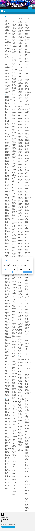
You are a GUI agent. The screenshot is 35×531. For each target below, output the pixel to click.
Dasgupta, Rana (7, 409)
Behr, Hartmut (7, 148)
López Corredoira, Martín (21, 91)
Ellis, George (13, 33)
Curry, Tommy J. (7, 391)
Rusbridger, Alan (27, 98)
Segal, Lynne (26, 163)
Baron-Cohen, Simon (8, 129)
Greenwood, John (14, 205)
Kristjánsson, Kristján (14, 483)
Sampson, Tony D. (27, 116)
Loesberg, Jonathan (20, 88)
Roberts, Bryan (26, 64)
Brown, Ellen (7, 240)
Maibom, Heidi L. (20, 124)
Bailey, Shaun (7, 109)
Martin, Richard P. (20, 157)
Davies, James (7, 411)
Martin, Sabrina (20, 158)
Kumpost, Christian (14, 487)
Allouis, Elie (6, 56)
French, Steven (14, 108)
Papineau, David (20, 366)
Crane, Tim (6, 374)
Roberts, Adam (26, 63)
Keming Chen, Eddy (14, 436)
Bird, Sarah (6, 182)
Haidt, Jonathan (14, 226)
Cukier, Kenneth (7, 386)
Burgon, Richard (7, 256)
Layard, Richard (20, 45)
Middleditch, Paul (20, 210)
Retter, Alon (26, 45)
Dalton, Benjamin (7, 403)
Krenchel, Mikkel (14, 479)
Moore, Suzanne (20, 244)
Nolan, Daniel (20, 310)
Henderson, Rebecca (14, 286)
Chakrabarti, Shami (7, 303)
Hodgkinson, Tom (14, 311)
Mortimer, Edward (20, 256)
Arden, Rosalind (7, 75)
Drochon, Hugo (7, 478)
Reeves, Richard (27, 39)
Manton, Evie (19, 136)
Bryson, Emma (7, 250)
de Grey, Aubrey (7, 420)
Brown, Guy (6, 241)
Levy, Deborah (20, 67)
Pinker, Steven (20, 412)
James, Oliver (13, 370)
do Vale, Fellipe (7, 461)
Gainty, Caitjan (13, 125)
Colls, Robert (7, 354)
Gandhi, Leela (13, 129)
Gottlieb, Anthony (14, 189)
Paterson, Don (20, 378)
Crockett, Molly (7, 379)
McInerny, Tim (20, 180)
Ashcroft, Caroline (7, 85)
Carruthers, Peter (7, 291)
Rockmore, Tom (26, 72)
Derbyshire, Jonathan (8, 439)
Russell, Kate (26, 100)
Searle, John (26, 161)
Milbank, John (20, 213)
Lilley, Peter (19, 75)
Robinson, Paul (26, 71)
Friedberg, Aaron (14, 111)
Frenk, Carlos (13, 109)
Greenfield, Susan (14, 203)
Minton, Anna (19, 221)
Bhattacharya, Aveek (7, 172)
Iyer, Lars (13, 357)
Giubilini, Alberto (14, 165)
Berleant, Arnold (7, 164)
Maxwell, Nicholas (20, 166)
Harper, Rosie (13, 252)
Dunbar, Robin (7, 486)
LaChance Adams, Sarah (21, 17)
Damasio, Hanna (7, 405)
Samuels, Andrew (27, 119)
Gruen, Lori (13, 212)
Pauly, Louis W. (20, 380)
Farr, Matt (13, 65)
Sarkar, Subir (26, 129)
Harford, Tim (13, 249)
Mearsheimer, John (20, 198)
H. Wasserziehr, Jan (14, 222)
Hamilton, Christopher (14, 235)
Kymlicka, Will (13, 494)
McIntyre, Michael (20, 183)
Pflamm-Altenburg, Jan (21, 399)
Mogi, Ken (19, 230)
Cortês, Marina (7, 368)
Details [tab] (17, 260)
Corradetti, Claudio (7, 366)
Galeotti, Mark (13, 126)
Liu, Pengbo (19, 82)
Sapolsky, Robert (27, 125)
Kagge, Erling (13, 406)
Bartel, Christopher (7, 131)
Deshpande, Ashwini (7, 442)
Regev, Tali (26, 40)
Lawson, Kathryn (20, 43)
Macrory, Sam (20, 116)
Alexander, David (7, 48)
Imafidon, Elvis (13, 346)
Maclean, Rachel (20, 115)
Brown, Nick (6, 242)
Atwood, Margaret (7, 91)
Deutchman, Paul (7, 443)
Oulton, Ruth (19, 351)
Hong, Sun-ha (13, 317)
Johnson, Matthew (14, 386)
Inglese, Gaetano (14, 349)
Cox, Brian (6, 371)
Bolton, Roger (7, 204)
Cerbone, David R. (7, 301)
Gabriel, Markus (14, 124)
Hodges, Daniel (14, 310)
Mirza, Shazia (20, 225)
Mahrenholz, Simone (20, 123)
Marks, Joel (19, 148)
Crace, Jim (6, 372)
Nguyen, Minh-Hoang (20, 302)
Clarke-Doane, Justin (8, 337)
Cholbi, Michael (7, 324)
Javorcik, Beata (14, 375)
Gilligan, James (14, 163)
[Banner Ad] (17, 3)
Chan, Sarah (7, 308)
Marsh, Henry (19, 154)
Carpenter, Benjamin (7, 288)
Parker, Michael (20, 370)
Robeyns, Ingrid (26, 67)
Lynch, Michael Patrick (21, 100)
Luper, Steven (20, 97)
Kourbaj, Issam (13, 477)
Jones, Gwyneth (14, 392)
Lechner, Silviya (20, 49)
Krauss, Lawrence (14, 478)
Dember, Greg (7, 434)
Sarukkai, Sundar (27, 131)
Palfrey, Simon (20, 360)
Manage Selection (17, 272)
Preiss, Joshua (20, 432)
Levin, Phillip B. (20, 63)
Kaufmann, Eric (14, 427)
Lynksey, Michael (20, 101)
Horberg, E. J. (13, 320)
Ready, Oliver (26, 33)
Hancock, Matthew (14, 238)
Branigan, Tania (7, 224)
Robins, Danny (26, 68)
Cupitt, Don (6, 388)
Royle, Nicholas (26, 95)
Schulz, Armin (26, 149)
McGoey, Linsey (20, 178)
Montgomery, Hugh (20, 236)
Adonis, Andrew (7, 36)
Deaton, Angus (7, 426)
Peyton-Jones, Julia (20, 398)
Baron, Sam (6, 128)
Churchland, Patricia (7, 331)
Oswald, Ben (19, 350)
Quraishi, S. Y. (20, 449)
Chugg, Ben (6, 330)
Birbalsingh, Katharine (8, 180)
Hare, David (13, 248)
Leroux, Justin (20, 60)
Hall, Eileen (13, 231)
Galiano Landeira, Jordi (15, 127)
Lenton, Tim (19, 58)
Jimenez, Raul (13, 379)
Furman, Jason (13, 118)
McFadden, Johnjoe (20, 177)
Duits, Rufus (6, 484)
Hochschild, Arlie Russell (15, 309)
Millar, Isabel (19, 216)
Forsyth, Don (13, 94)
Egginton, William (14, 28)
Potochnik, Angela (20, 426)
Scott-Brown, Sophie (27, 158)
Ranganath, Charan (27, 27)
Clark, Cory (6, 334)
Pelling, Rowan (20, 386)
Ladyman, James (20, 19)
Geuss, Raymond (14, 151)
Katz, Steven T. (13, 424)
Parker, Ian (19, 368)
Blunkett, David (7, 195)
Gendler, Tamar (14, 144)
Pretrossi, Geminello (20, 435)
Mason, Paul (19, 160)
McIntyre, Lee (19, 182)
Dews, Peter (6, 446)
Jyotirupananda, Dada (14, 401)
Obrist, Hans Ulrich (20, 333)
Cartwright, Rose (7, 294)
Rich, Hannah (26, 49)
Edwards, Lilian (14, 24)
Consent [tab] (7, 260)
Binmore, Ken (7, 179)
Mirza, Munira (19, 224)
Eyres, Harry (13, 54)
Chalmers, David (7, 305)
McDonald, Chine (20, 175)
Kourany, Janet (13, 476)
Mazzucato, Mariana (20, 170)
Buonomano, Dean (7, 253)
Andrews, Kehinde (7, 67)
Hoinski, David (13, 313)
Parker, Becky (20, 367)
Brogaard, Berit (7, 233)
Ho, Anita (13, 304)
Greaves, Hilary (14, 197)
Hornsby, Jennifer (14, 323)
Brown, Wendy (7, 243)
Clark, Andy (6, 333)
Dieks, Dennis (7, 452)
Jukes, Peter (13, 397)
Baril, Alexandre (7, 122)
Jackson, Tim (13, 361)
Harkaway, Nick (14, 251)
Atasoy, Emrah (7, 88)
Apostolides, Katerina (8, 69)
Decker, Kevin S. (7, 428)
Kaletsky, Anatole (14, 411)
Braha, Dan (6, 222)
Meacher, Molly (20, 197)
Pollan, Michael (20, 419)
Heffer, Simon (13, 280)
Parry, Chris (19, 374)
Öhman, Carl (19, 338)
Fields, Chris (13, 75)
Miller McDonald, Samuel (21, 219)
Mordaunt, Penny (20, 246)
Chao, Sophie (7, 312)
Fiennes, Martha (14, 76)
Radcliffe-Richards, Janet (28, 19)
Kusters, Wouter (14, 489)
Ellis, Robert (13, 36)
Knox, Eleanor (13, 467)
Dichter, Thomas (7, 449)
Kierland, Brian (13, 448)
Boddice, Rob (7, 197)
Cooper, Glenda (7, 360)
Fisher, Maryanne (14, 81)
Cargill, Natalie (7, 284)
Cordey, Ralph (7, 365)
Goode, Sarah (13, 183)
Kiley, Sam (13, 449)
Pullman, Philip (20, 444)
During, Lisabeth (7, 489)
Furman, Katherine (14, 119)
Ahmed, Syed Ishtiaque (8, 42)
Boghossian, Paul (7, 201)
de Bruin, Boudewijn (7, 418)
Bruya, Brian (6, 246)
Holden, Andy (13, 314)
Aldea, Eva (6, 47)
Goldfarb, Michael (14, 175)
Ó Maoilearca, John (20, 323)
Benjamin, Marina (7, 155)
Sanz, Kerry (26, 124)
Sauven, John (26, 136)
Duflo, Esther (7, 483)
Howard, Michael (14, 327)
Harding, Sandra (14, 246)
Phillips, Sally (20, 404)
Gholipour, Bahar (14, 153)
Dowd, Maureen (7, 472)
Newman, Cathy (20, 299)
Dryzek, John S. (7, 479)
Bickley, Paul (7, 175)
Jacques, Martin (14, 365)
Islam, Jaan (13, 353)
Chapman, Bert (7, 313)
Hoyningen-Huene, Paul (15, 329)
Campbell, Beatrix (7, 279)
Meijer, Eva (19, 200)
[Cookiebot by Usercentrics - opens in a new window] (29, 258)
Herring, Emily (13, 290)
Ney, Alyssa (19, 301)
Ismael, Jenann (14, 354)
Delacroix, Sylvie (7, 429)
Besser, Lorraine (7, 169)
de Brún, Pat (6, 419)
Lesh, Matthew (20, 61)
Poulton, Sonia (20, 428)
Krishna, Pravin (14, 482)
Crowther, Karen (7, 383)
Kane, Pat (13, 416)
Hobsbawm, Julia (14, 307)
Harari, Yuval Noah (14, 245)
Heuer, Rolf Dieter (14, 292)
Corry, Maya (6, 367)
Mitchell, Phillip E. (20, 228)
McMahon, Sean (20, 189)
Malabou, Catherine (20, 126)
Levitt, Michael (20, 66)
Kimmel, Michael (14, 451)
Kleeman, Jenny (14, 464)
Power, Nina (19, 430)
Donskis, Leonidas (7, 466)
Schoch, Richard (27, 145)
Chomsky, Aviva (7, 325)
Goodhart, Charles (14, 184)
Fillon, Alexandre (14, 78)
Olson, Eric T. (19, 342)
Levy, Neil (19, 68)
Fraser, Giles (13, 102)
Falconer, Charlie (14, 60)
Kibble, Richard (14, 446)
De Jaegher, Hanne (7, 421)
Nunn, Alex (19, 316)
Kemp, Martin (13, 437)
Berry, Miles (6, 167)
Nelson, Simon (20, 297)
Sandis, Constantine (27, 122)
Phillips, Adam (20, 401)
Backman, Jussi (7, 100)
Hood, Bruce (13, 318)
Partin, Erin (19, 375)
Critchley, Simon (7, 377)
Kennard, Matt (13, 439)
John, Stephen (13, 382)
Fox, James (13, 96)
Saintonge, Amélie (27, 111)
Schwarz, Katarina (27, 152)
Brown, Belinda (7, 239)
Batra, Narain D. (7, 139)
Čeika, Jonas (7, 300)
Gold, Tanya (13, 174)
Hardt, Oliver (13, 247)
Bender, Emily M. (7, 151)
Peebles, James (20, 384)
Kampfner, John (14, 415)
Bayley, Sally (7, 142)
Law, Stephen (20, 39)
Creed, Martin (7, 375)
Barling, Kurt (6, 125)
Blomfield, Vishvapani (8, 192)
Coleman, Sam (7, 349)
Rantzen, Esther (27, 28)
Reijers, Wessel (26, 42)
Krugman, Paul (13, 485)
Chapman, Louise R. (7, 315)
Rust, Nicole (26, 101)
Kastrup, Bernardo (14, 421)
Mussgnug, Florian (20, 276)
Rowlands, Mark (27, 94)
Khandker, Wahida (14, 445)
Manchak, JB (19, 130)
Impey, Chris (13, 347)
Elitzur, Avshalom (14, 30)
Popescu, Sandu (20, 423)
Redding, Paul (26, 34)
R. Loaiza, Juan (26, 17)
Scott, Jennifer (26, 155)
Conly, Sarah (7, 357)
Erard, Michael (13, 43)
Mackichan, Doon (20, 114)
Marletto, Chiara (20, 149)
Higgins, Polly (13, 296)
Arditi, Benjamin (7, 76)
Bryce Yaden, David (7, 248)
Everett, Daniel (13, 52)
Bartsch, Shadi (7, 132)
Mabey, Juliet (19, 105)
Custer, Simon (7, 395)
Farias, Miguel (13, 63)
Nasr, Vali (19, 288)
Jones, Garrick (13, 391)
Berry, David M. (7, 166)
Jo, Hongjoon (13, 380)
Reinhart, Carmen (27, 43)
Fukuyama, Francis (14, 114)
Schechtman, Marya (27, 139)
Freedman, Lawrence (14, 105)
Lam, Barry (19, 21)
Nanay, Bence (20, 285)
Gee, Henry (13, 141)
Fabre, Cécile (13, 57)
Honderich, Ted (14, 316)
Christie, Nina (7, 327)
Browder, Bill (7, 238)
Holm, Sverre (13, 315)
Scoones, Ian (26, 154)
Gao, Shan (13, 131)
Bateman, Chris (7, 137)
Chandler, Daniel (7, 310)
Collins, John (7, 352)
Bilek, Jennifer (7, 176)
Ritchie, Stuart (26, 60)
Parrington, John (20, 372)
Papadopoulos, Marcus (21, 364)
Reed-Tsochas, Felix (27, 37)
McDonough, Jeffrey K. (21, 176)
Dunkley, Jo (6, 487)
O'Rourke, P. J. (20, 330)
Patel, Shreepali (20, 377)
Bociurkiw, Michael (7, 196)
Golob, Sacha (13, 178)
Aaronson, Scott (7, 21)
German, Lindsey (14, 148)
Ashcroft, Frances (7, 86)
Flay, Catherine (14, 84)
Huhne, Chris (13, 333)
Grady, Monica (13, 192)
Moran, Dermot (20, 245)
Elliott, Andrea (13, 31)
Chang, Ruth (7, 311)
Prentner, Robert (20, 433)
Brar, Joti (6, 225)
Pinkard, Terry (20, 411)
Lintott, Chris (19, 77)
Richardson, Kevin (27, 51)
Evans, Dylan (13, 49)
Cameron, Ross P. (7, 276)
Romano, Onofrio (27, 79)
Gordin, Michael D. (14, 187)
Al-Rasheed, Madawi (8, 45)
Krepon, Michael (14, 480)
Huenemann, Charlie (14, 332)
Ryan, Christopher (27, 104)
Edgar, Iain (13, 22)
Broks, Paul (6, 234)
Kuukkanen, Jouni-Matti (15, 490)
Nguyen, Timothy (20, 303)
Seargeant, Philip (27, 160)
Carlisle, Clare (7, 285)
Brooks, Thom (7, 236)
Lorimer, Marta (20, 92)
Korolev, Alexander (14, 473)
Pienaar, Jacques (20, 407)
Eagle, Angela (13, 18)
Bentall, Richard (7, 161)
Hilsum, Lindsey (14, 298)
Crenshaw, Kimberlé (7, 376)
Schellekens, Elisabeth (27, 140)
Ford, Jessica (13, 91)
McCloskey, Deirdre (20, 172)
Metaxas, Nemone (20, 206)
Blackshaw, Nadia (7, 185)
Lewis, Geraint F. (20, 69)
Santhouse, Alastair (27, 123)
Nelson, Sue (19, 298)
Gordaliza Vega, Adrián (14, 186)
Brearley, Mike (7, 227)
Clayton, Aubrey (7, 339)
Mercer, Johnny (20, 204)
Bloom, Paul (6, 194)
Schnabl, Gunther (27, 142)
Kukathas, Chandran (14, 486)
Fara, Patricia (13, 62)
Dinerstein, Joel (7, 458)
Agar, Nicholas (7, 38)
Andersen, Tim (7, 64)
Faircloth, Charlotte (14, 59)
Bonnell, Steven (7, 206)
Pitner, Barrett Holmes (21, 416)
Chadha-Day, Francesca (8, 302)
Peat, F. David (20, 383)
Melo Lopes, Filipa (20, 201)
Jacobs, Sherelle (14, 363)
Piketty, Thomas (20, 410)
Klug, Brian (13, 466)
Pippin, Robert (20, 414)
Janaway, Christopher (14, 372)
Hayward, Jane (13, 277)
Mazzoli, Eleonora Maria (21, 169)
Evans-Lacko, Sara (14, 51)
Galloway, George (14, 128)
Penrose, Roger (20, 390)
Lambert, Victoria (20, 24)
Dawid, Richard (7, 414)
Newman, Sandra (20, 300)
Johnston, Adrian (14, 388)
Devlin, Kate (6, 445)
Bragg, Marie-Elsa (7, 221)
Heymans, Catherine (14, 293)
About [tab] (28, 260)
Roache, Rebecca (27, 61)
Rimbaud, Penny (27, 57)
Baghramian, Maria (7, 106)
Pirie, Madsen (20, 415)
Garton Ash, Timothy (14, 136)
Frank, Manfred (13, 100)
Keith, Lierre (13, 434)
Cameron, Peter (7, 275)
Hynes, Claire (13, 338)
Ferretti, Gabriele (14, 73)
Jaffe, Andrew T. (14, 366)
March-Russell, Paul (20, 140)
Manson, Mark (20, 134)
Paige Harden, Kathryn (21, 359)
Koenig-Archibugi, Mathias (15, 469)
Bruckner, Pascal (7, 244)
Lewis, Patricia (20, 71)
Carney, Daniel (7, 287)
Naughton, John (20, 290)
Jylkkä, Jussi (13, 400)
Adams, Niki (6, 29)
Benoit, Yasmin (7, 160)
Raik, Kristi (26, 22)
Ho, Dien (13, 305)
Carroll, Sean (7, 290)
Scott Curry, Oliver (27, 157)
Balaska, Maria (7, 114)
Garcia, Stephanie (14, 132)
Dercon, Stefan (7, 440)
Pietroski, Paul (20, 408)
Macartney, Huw (20, 106)
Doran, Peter (7, 467)
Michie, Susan (20, 209)
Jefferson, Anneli (14, 376)
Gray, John (13, 194)
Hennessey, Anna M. (14, 287)
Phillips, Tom (19, 405)
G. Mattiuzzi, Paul (14, 122)
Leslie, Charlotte (20, 62)
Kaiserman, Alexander (14, 409)
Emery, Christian (14, 39)
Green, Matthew (14, 200)
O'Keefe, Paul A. (20, 326)
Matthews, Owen (20, 164)
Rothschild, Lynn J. (27, 88)
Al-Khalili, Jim (7, 44)
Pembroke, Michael (20, 387)
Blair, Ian (6, 186)
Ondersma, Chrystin (20, 344)
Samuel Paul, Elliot (27, 118)
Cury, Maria (6, 394)
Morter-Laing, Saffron (20, 255)
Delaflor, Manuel (7, 430)
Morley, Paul (19, 252)
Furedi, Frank (13, 117)
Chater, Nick (6, 317)
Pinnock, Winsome (20, 413)
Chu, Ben (6, 328)
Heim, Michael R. (14, 284)
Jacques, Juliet (13, 364)
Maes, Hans (19, 117)
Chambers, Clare (7, 306)
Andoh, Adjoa (7, 66)
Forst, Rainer (13, 93)
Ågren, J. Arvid (7, 39)
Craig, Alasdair (7, 373)
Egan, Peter (13, 27)
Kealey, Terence (14, 429)
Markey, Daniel (20, 145)
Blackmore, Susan (7, 184)
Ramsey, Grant (26, 25)
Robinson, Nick (26, 70)
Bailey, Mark (6, 108)
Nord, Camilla (20, 311)
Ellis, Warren (13, 37)
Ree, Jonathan (26, 36)
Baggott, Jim (6, 105)
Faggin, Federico (14, 58)
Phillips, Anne (20, 402)
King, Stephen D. (14, 455)
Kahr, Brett (13, 408)
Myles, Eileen (19, 277)
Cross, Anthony (7, 382)
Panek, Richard (20, 363)
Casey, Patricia (7, 296)
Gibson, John (13, 157)
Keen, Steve (13, 432)
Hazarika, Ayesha (14, 278)
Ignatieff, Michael (14, 344)
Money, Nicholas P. (20, 234)
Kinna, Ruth (13, 457)
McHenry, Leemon (20, 179)
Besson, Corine (7, 170)
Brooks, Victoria (7, 237)
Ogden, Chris (19, 336)
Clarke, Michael (7, 336)
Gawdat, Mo (13, 139)
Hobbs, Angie (13, 306)
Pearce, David (20, 381)
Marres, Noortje (20, 152)
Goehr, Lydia (13, 172)
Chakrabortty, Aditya (7, 304)
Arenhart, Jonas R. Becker (8, 77)
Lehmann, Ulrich (20, 54)
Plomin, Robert (20, 418)
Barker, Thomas (7, 124)
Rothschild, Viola (27, 89)
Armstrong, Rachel (7, 80)
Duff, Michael (7, 482)
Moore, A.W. (19, 237)
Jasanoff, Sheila (14, 374)
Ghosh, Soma (13, 154)
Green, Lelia (13, 199)
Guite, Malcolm (13, 215)
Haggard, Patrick (14, 225)
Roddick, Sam (26, 73)
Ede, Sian (13, 21)
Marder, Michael (20, 142)
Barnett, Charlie (7, 127)
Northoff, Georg (20, 313)
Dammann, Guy (7, 406)
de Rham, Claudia (7, 423)
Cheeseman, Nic (7, 319)
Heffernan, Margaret (14, 281)
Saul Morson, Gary (27, 134)
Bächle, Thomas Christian (8, 99)
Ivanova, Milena (14, 355)
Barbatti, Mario (7, 118)
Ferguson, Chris (14, 70)
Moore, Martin (20, 243)
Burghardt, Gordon (7, 254)
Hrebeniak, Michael (14, 330)
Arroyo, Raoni (7, 82)
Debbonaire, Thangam (8, 427)
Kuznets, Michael (14, 491)
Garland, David (13, 135)
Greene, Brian (13, 202)
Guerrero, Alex (13, 214)
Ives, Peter (13, 356)
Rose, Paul (26, 82)
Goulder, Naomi (14, 191)
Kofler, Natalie (13, 470)
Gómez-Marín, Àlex (14, 179)
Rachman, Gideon (27, 18)
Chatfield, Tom (7, 318)
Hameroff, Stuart (14, 234)
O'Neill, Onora (20, 329)
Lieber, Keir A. (20, 72)
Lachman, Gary (20, 18)
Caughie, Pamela (7, 299)
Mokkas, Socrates (20, 231)
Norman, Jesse (20, 312)
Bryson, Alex (6, 249)
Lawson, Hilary (20, 42)
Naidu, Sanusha (20, 281)
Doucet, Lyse (7, 469)
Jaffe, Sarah (13, 367)
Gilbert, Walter (13, 160)
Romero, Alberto (27, 80)
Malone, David (20, 129)
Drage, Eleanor (7, 475)
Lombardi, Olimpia (20, 89)
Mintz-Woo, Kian (20, 222)
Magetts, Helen (20, 118)
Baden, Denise (7, 102)
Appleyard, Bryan (7, 72)
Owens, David (20, 353)
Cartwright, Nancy (7, 293)
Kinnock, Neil (13, 458)
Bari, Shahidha (7, 121)
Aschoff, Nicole (7, 84)
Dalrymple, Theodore (8, 402)
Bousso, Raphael (7, 213)
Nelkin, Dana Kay (20, 295)
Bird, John (6, 181)
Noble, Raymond (20, 309)
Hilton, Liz (13, 300)
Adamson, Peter (7, 30)
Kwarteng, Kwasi (14, 492)
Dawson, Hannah (7, 416)
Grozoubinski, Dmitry (14, 211)
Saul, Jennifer (26, 133)
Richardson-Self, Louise (27, 52)
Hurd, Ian (13, 335)
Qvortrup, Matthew (20, 450)
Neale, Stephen (20, 291)
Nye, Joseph (19, 319)
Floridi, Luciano (14, 87)
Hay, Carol (13, 275)
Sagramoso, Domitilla (27, 108)
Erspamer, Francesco (14, 46)
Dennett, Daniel (7, 436)
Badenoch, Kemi (7, 103)
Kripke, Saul (13, 481)
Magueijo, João (20, 121)
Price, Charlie (20, 436)
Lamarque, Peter (20, 22)
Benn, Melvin (7, 157)
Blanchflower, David (7, 189)
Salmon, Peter (26, 114)
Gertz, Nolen (13, 150)
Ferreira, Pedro (13, 72)
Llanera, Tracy (20, 85)
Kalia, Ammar (13, 412)
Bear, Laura (6, 145)
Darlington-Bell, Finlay (8, 408)
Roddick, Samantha (27, 74)
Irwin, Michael (13, 352)
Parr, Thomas (19, 371)
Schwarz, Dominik (27, 151)
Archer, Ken (6, 74)
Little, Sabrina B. (20, 80)
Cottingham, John (7, 369)
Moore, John (19, 242)
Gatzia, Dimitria (14, 138)
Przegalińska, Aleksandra (21, 442)
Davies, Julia (7, 412)
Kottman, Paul (13, 475)
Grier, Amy (13, 208)
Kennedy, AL (13, 440)
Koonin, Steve (13, 472)
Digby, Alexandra (7, 455)
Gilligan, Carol (13, 162)
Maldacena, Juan (20, 127)
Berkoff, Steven (7, 163)
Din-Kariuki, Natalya (7, 457)
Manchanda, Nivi (20, 131)
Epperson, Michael (14, 42)
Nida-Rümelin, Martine (21, 304)
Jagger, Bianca (13, 368)
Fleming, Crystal (14, 85)
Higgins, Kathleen (14, 295)
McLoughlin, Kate (20, 187)
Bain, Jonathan (7, 111)
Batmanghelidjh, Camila (8, 138)
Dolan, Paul (6, 463)
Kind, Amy (13, 452)
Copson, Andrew (7, 362)
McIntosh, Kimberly (20, 181)
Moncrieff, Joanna (20, 233)
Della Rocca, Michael (8, 432)
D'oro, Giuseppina (7, 400)
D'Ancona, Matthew (7, 399)
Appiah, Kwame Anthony (8, 71)
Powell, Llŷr (19, 429)
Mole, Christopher (20, 232)
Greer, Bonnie (13, 206)
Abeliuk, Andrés (7, 24)
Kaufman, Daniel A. (14, 426)
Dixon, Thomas (7, 460)
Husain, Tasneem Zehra (15, 336)
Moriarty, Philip (20, 250)
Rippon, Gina (26, 59)
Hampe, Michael (14, 237)
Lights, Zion (19, 73)
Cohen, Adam (7, 345)
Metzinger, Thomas (20, 207)
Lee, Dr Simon (20, 51)
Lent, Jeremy (19, 57)
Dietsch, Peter (7, 454)
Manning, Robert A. (20, 133)
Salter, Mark (26, 115)
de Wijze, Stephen (7, 425)
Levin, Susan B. (20, 64)
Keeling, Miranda (14, 431)
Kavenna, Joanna (14, 428)
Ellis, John (13, 34)
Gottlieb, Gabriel (14, 190)
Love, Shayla (19, 94)
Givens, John (13, 166)
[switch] (14, 269)
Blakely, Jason (7, 187)
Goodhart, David (14, 185)
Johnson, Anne (13, 383)
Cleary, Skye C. (7, 340)
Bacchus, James (7, 97)
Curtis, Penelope (7, 392)
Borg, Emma (6, 209)
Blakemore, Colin (7, 188)
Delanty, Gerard (7, 431)
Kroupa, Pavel (13, 484)
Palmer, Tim (19, 361)
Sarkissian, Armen (27, 130)
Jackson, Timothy (14, 362)
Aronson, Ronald (7, 81)
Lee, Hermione (20, 52)
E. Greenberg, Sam (14, 17)
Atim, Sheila (6, 89)
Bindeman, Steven (7, 178)
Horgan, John (13, 321)
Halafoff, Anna (13, 229)
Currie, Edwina (7, 389)
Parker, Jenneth (20, 369)
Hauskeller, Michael (14, 274)
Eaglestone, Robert (14, 19)
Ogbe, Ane (19, 335)
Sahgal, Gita (26, 109)
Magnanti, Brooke (20, 119)
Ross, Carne (26, 86)
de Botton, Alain (7, 417)
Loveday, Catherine (20, 95)
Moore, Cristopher (20, 240)
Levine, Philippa (20, 65)
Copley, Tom (6, 361)
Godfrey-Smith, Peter (14, 171)
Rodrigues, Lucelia (27, 75)
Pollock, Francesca (20, 420)
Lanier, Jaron (19, 33)
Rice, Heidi (26, 48)
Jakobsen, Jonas (14, 369)
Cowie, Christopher (7, 370)
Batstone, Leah (7, 140)
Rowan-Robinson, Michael (28, 92)
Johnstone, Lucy (14, 389)
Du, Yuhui (6, 480)
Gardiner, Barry (13, 133)
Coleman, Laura (7, 348)
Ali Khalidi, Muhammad (8, 50)
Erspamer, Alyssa (14, 45)
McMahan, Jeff (20, 188)
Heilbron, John (13, 283)
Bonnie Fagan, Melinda (8, 207)
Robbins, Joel (26, 62)
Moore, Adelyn (20, 238)
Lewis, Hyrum (20, 70)
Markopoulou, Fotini (20, 146)
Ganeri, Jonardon (14, 130)
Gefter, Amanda (14, 142)
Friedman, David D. (14, 112)
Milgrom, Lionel (20, 215)
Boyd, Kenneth (7, 215)
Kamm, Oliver (13, 414)
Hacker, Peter (13, 223)
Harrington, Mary (14, 254)
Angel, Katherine (7, 68)
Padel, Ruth (19, 357)
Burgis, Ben (6, 255)
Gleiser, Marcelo (14, 168)
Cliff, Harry (6, 342)
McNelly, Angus (20, 191)
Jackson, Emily (13, 360)
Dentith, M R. (7, 437)
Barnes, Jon (6, 126)
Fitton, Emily (13, 82)
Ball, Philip (6, 115)
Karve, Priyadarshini (14, 419)
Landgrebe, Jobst (20, 28)
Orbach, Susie (20, 347)
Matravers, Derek (20, 163)
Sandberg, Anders (27, 120)
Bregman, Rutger (7, 228)
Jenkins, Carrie (13, 377)
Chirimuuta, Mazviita (7, 322)
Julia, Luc (13, 398)
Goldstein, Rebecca (14, 177)
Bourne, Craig (7, 212)
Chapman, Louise (7, 314)
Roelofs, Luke (26, 77)
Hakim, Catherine (14, 228)
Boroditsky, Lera (7, 210)
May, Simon (19, 167)
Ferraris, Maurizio (14, 71)
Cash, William (7, 297)
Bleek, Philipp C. (7, 190)
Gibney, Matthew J (14, 156)
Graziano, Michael (14, 196)
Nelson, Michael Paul (20, 296)
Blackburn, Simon (7, 183)
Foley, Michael (13, 90)
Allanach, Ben (7, 53)
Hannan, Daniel (14, 241)
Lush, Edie (19, 98)
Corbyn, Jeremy (7, 363)
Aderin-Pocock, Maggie (8, 33)
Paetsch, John (20, 358)
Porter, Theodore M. (20, 425)
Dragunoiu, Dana (7, 476)
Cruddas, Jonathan (7, 385)
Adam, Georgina (7, 27)
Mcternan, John (20, 195)
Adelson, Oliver (7, 32)
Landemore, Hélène (20, 27)
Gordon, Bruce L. (14, 188)
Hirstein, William (14, 303)
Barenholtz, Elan (7, 120)
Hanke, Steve (13, 240)
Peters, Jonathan (20, 395)
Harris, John (13, 257)
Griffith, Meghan (14, 209)
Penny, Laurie (20, 389)
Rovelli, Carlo (26, 91)
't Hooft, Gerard (7, 17)
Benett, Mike (6, 152)
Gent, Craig (13, 145)
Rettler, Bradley (26, 46)
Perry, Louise (19, 393)
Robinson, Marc (26, 69)
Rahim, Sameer (26, 21)
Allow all (27, 272)
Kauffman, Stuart (14, 425)
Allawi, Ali (6, 54)
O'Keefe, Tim (19, 327)
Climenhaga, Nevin (7, 343)
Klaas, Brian (13, 463)
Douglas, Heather (7, 470)
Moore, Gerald (20, 241)
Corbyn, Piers (7, 364)
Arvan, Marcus (7, 83)
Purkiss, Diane (20, 445)
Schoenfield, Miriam (27, 146)
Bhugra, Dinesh (7, 173)
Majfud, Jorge (19, 125)
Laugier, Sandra (20, 36)
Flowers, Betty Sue (14, 88)
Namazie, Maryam (20, 284)
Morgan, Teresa (20, 249)
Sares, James (26, 126)
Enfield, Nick (13, 40)
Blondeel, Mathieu (7, 193)
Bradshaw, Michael (7, 218)
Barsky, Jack (6, 130)
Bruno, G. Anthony (7, 245)
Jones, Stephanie (14, 394)
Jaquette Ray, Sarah (14, 373)
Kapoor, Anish (13, 417)
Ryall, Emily (26, 103)
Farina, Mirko (13, 64)
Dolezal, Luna (7, 464)
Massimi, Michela (20, 161)
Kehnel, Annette (14, 433)
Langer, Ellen (19, 31)
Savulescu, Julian (27, 137)
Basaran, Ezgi (7, 134)
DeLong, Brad (7, 433)
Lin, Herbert (19, 76)
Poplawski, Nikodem (20, 424)
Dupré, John (6, 488)
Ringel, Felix (26, 58)
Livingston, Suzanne (20, 83)
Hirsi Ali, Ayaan (14, 301)
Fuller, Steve (13, 116)
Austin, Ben (6, 92)
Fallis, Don (13, 61)
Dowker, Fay (6, 473)
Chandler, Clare (7, 309)
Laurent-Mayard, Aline (21, 37)
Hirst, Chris (13, 302)
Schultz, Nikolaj (26, 148)
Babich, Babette (7, 96)
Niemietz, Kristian (20, 306)
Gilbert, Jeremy (13, 159)
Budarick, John (7, 252)
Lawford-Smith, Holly (20, 40)
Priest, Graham (20, 438)
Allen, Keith (6, 55)
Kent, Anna (13, 442)
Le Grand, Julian (20, 48)
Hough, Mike (13, 326)
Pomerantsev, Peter (20, 422)
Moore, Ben (19, 239)
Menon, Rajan (20, 203)
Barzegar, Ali (7, 133)
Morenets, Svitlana (20, 247)
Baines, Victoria (7, 112)
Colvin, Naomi (7, 355)
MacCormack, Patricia (21, 109)
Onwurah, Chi (20, 345)
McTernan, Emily (20, 194)
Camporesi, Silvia (7, 281)
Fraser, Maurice (14, 103)
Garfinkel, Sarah (14, 134)
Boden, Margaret (7, 198)
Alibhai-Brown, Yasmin (8, 51)
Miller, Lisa (19, 218)
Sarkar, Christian (27, 128)
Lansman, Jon (20, 34)
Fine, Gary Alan (14, 79)
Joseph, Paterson (14, 395)
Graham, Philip (13, 193)
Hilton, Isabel (13, 299)
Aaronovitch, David (7, 20)
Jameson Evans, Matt (14, 371)
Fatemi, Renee (13, 67)
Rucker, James (26, 97)
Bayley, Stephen (7, 143)
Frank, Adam (13, 99)
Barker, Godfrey (7, 123)
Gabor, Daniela (13, 123)
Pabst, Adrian (19, 356)
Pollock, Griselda (20, 421)
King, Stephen (13, 454)
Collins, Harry (7, 351)
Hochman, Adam (14, 308)
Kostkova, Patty (14, 474)
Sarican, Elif (26, 127)
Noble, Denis (19, 308)
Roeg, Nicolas (26, 76)
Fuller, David (13, 115)
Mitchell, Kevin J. (20, 227)
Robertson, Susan (27, 66)
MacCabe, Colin (20, 108)
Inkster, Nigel (13, 350)
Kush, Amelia (13, 488)
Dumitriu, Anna (7, 485)
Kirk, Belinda (13, 460)
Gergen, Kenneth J (14, 147)
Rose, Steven (26, 83)
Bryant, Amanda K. (7, 247)
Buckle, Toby (7, 251)
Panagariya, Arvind (20, 362)
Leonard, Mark (20, 59)
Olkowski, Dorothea (20, 341)
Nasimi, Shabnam (20, 287)
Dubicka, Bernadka (7, 481)
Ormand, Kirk (19, 348)
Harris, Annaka (13, 255)
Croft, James (6, 380)
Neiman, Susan (20, 294)
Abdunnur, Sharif (7, 23)
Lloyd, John (19, 86)
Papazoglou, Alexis (20, 365)
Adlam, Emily (7, 35)
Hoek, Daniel (13, 312)
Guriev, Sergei (13, 218)
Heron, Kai (13, 289)
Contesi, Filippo (7, 358)
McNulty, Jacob (20, 192)
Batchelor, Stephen (7, 136)
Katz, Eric (13, 423)
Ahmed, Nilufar (7, 41)
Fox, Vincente (13, 97)
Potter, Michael (20, 427)
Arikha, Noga (7, 78)
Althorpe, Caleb (7, 57)
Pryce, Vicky (19, 441)
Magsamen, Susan (20, 120)
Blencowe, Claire (7, 191)
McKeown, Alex (20, 186)
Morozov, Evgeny (20, 253)
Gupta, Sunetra (13, 217)
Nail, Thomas (19, 282)
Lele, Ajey (19, 55)
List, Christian (20, 79)
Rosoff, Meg (26, 85)
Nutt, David (19, 318)
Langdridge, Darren (20, 30)
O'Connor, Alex (20, 324)
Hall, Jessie (13, 232)
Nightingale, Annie (20, 307)
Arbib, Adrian (7, 73)
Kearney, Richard (14, 430)
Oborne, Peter (20, 332)
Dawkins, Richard (7, 415)
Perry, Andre (19, 392)
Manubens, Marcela (20, 137)
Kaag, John (13, 405)
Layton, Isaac (19, 46)
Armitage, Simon (7, 79)
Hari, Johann (13, 250)
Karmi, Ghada (13, 418)
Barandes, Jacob (7, 117)
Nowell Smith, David (20, 315)
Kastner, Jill (13, 420)
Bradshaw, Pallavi (7, 219)
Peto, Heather (20, 396)
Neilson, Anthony (20, 293)
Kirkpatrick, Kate (14, 461)
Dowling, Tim (7, 474)
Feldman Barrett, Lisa (14, 69)
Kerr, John (13, 443)
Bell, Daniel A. (7, 149)
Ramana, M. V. (26, 24)
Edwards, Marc (13, 25)
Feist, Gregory (13, 68)
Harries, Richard (14, 253)
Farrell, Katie (13, 66)
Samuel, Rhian (26, 117)
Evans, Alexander (14, 48)
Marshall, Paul (20, 155)
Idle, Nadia (13, 343)
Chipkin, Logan (7, 321)
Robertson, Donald (27, 65)
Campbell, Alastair (7, 278)
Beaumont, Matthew (7, 146)
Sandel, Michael (27, 121)
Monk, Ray (19, 235)
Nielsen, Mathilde (20, 305)
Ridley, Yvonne (26, 55)
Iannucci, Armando (14, 341)
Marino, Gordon (20, 143)
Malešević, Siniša (20, 128)
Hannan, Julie (13, 242)
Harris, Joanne (13, 256)
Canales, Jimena (7, 282)
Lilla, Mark (19, 74)
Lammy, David (20, 25)
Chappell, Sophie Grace (8, 316)
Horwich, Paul (13, 324)
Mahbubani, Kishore (20, 122)
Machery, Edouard (20, 111)
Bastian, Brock (7, 135)
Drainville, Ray (7, 477)
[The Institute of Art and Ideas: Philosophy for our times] (1, 7)
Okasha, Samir (20, 339)
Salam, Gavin (26, 112)
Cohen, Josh (7, 346)
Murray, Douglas (20, 274)
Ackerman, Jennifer (7, 26)
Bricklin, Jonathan (7, 230)
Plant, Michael (20, 417)
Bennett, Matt (7, 158)
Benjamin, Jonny (7, 154)
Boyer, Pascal (7, 216)
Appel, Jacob (7, 70)
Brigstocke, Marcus (7, 231)
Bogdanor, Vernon (7, 200)
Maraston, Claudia (20, 139)
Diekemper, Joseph (7, 451)
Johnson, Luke (13, 385)
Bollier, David (7, 203)
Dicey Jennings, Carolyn (8, 448)
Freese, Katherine (14, 106)
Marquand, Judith (20, 151)
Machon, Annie (20, 112)
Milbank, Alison (20, 212)
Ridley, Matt (26, 54)
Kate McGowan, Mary (14, 422)
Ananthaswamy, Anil (7, 63)
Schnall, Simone (27, 143)
